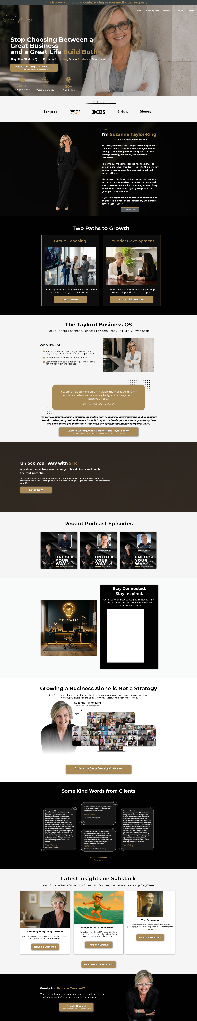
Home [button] (140, 11)
